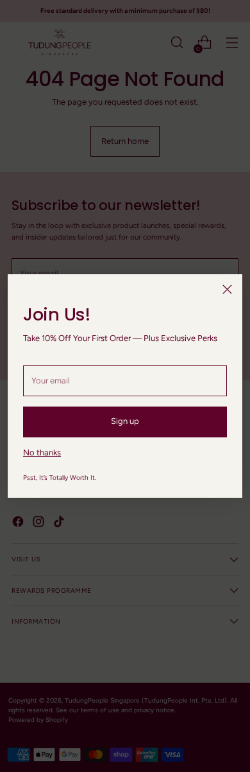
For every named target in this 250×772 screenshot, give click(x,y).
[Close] (227, 289)
